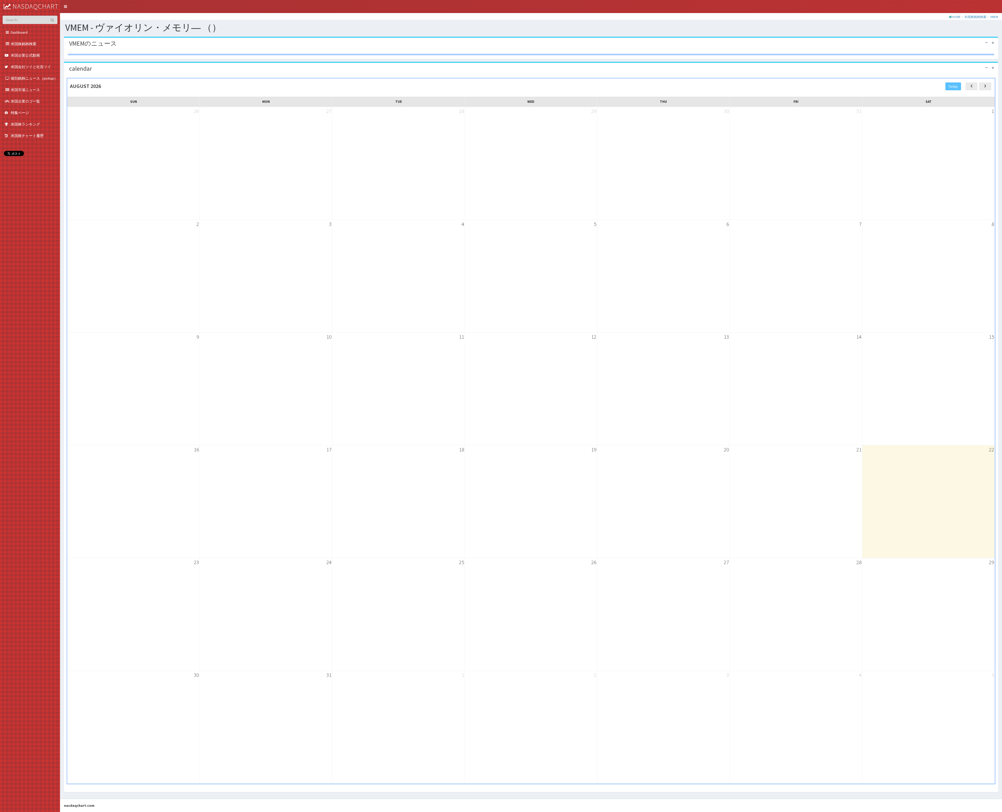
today (953, 86)
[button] (65, 6)
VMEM (994, 17)
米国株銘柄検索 (975, 17)
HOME (956, 17)
